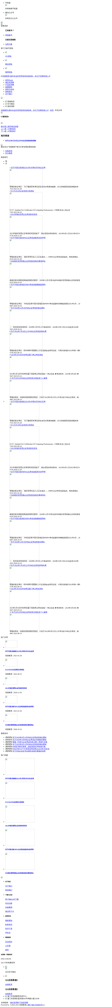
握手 (9, 126)
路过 (2, 126)
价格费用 (8, 907)
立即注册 (8, 44)
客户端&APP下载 (12, 899)
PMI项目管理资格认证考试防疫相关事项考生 (28, 261)
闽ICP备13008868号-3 (35, 1005)
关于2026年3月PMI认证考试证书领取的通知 (29, 740)
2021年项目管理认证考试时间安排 (24, 214)
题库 (7, 950)
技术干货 (8, 929)
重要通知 (8, 920)
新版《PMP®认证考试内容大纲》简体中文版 (30, 742)
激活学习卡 (9, 911)
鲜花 (13, 126)
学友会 (7, 933)
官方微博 (8, 153)
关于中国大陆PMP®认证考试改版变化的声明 (28, 238)
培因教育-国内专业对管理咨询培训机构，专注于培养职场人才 (25, 110)
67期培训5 (8, 129)
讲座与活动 (9, 89)
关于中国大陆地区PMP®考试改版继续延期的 (28, 284)
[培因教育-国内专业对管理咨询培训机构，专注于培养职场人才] (25, 76)
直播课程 (8, 87)
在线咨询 (8, 151)
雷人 (6, 126)
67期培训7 (8, 131)
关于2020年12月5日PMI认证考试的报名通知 (28, 308)
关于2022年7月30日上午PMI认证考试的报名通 (28, 331)
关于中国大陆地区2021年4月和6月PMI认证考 (28, 167)
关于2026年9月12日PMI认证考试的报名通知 (29, 737)
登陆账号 (8, 35)
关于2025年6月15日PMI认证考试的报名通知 (29, 744)
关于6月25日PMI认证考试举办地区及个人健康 (29, 378)
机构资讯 (8, 924)
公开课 (7, 946)
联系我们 (8, 890)
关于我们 (8, 94)
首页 (9, 80)
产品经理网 (9, 85)
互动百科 (8, 942)
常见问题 (8, 903)
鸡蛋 (16, 126)
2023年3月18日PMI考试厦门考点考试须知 (27, 355)
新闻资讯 (8, 92)
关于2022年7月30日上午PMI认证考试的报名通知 (20, 140)
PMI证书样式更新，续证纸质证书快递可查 (29, 746)
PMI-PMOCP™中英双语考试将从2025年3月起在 (31, 749)
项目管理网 (9, 82)
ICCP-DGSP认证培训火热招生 (22, 191)
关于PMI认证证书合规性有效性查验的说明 (29, 751)
